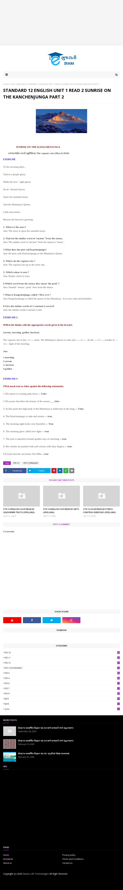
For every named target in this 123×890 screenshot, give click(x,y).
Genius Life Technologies (36, 873)
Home (6, 84)
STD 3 (61, 673)
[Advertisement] (61, 22)
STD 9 (61, 693)
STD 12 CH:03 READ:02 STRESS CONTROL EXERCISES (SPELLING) (99, 511)
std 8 (61, 703)
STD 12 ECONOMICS (61, 668)
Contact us (67, 862)
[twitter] (52, 620)
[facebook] (32, 620)
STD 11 (61, 657)
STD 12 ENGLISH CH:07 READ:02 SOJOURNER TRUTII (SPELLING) (18, 511)
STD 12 (16, 463)
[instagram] (71, 620)
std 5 (61, 698)
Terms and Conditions (73, 858)
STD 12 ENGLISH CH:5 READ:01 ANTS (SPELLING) (61, 511)
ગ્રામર (61, 709)
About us (7, 862)
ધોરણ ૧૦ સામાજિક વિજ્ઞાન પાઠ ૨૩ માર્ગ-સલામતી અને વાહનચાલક (46, 727)
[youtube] (12, 620)
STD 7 (61, 688)
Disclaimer (8, 858)
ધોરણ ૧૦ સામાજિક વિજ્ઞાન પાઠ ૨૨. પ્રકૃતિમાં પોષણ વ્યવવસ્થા (43, 753)
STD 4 (61, 678)
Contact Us (61, 880)
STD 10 (61, 652)
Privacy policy (68, 854)
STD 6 (61, 683)
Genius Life (55, 885)
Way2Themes (28, 885)
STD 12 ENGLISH (18, 84)
